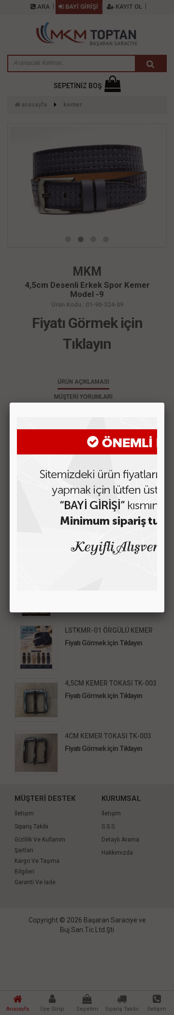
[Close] (164, 402)
